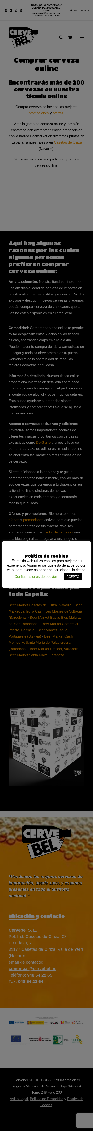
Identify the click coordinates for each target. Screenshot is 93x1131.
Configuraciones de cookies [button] (36, 576)
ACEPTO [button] (73, 576)
